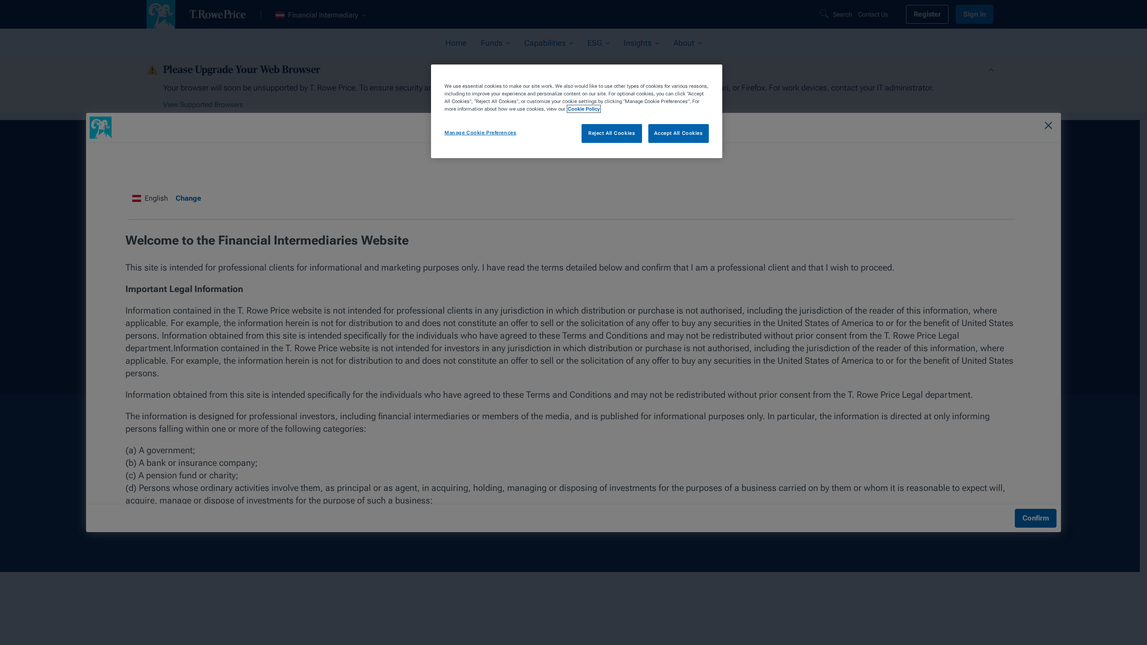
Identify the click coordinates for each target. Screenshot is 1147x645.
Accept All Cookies (678, 133)
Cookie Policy (584, 109)
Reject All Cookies (611, 133)
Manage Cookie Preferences (480, 132)
